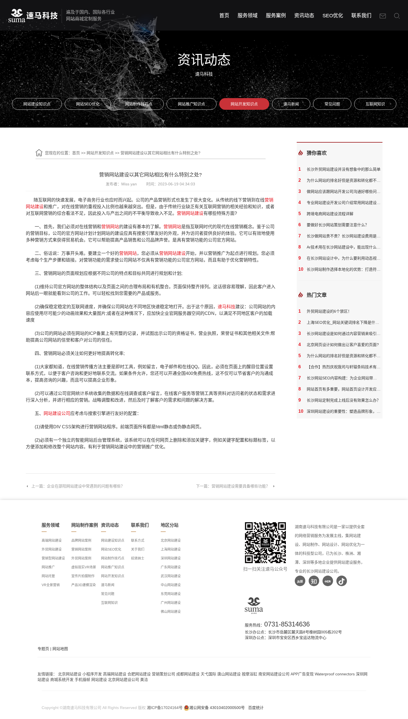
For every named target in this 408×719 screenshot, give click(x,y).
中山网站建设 (171, 585)
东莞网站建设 (171, 594)
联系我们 (361, 15)
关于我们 (137, 549)
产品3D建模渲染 (83, 585)
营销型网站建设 (53, 558)
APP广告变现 (302, 674)
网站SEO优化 (88, 104)
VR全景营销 (51, 585)
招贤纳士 (137, 558)
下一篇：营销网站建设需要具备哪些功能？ (233, 486)
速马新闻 (291, 104)
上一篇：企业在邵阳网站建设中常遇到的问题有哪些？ (78, 486)
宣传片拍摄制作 (83, 576)
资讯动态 (304, 15)
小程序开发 (92, 674)
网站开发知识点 (244, 104)
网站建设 (99, 679)
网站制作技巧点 (138, 104)
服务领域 (248, 15)
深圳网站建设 (171, 558)
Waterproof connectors (335, 674)
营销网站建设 (190, 213)
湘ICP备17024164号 (165, 707)
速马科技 (226, 306)
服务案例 (276, 15)
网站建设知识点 (37, 104)
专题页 (43, 648)
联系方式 (137, 541)
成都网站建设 (188, 674)
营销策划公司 (163, 674)
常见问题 (332, 104)
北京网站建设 (171, 541)
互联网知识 (375, 104)
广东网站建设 (171, 567)
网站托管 (48, 576)
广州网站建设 (171, 603)
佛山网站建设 (171, 612)
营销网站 (110, 226)
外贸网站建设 (52, 549)
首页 (224, 15)
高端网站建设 (52, 541)
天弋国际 (208, 674)
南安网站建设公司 (273, 674)
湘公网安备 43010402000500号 (217, 707)
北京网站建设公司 (123, 679)
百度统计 (256, 707)
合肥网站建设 (139, 674)
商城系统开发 (62, 679)
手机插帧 (82, 679)
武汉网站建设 (171, 576)
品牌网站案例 (81, 541)
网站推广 (48, 567)
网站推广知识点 (191, 104)
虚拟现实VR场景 (83, 567)
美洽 (144, 679)
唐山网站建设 (229, 674)
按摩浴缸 (249, 674)
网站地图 (60, 648)
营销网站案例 (81, 549)
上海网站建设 (171, 549)
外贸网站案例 (81, 558)
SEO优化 (333, 15)
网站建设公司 (57, 413)
